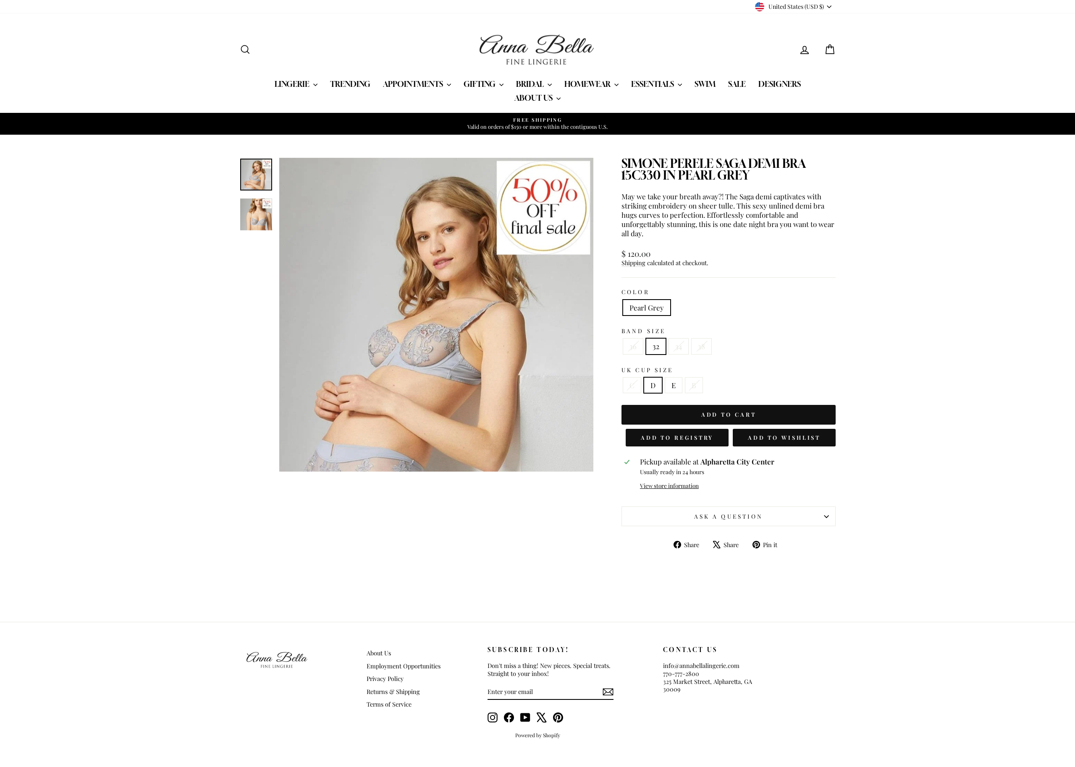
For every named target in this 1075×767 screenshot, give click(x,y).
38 (701, 346)
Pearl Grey (646, 307)
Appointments (414, 84)
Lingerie (293, 84)
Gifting (480, 84)
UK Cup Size (647, 369)
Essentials (653, 84)
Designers (779, 84)
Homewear (588, 84)
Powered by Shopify (537, 735)
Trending (350, 84)
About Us (534, 97)
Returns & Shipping (393, 691)
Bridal (530, 84)
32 (656, 346)
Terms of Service (389, 704)
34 (678, 346)
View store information (669, 485)
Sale (737, 84)
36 (633, 346)
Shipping (633, 262)
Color (635, 291)
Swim (705, 84)
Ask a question (728, 516)
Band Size (643, 330)
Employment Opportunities (403, 666)
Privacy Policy (385, 678)
